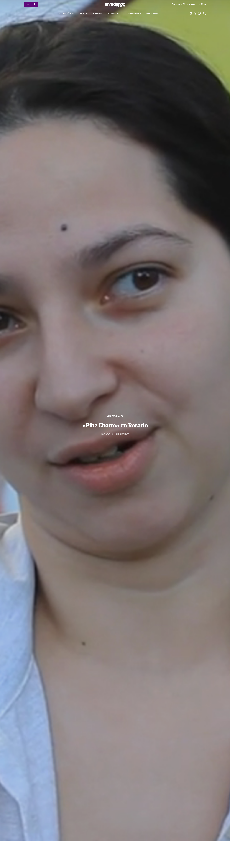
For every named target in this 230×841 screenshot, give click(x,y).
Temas (81, 13)
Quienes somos (152, 13)
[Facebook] (191, 13)
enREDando (122, 434)
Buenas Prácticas (66, 13)
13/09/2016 (107, 434)
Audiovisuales (114, 416)
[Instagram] (199, 13)
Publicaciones (113, 13)
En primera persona (132, 13)
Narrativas (97, 13)
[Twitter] (195, 13)
